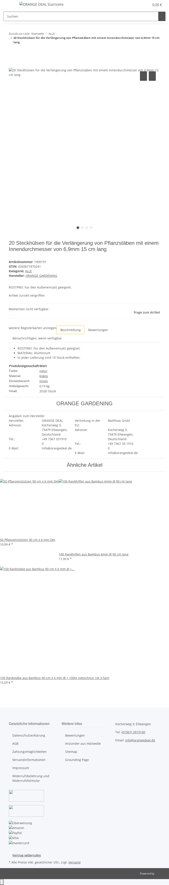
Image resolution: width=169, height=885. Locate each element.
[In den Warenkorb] (12, 65)
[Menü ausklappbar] (9, 5)
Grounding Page (77, 760)
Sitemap (71, 752)
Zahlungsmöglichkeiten (29, 752)
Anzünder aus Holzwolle (83, 743)
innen (43, 381)
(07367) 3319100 (133, 732)
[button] (137, 4)
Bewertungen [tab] (98, 330)
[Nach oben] (2, 882)
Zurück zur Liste (19, 34)
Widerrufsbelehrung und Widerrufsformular (30, 778)
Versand (74, 862)
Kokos (43, 376)
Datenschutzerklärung (28, 735)
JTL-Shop (160, 873)
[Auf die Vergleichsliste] (143, 76)
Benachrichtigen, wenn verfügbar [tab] (37, 338)
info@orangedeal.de (140, 740)
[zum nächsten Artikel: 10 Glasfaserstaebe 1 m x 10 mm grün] (20, 51)
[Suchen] (161, 16)
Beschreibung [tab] (70, 330)
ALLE (28, 271)
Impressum (20, 768)
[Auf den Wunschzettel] (152, 76)
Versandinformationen (29, 760)
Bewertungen (75, 735)
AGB (15, 743)
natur (43, 371)
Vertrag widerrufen (26, 855)
